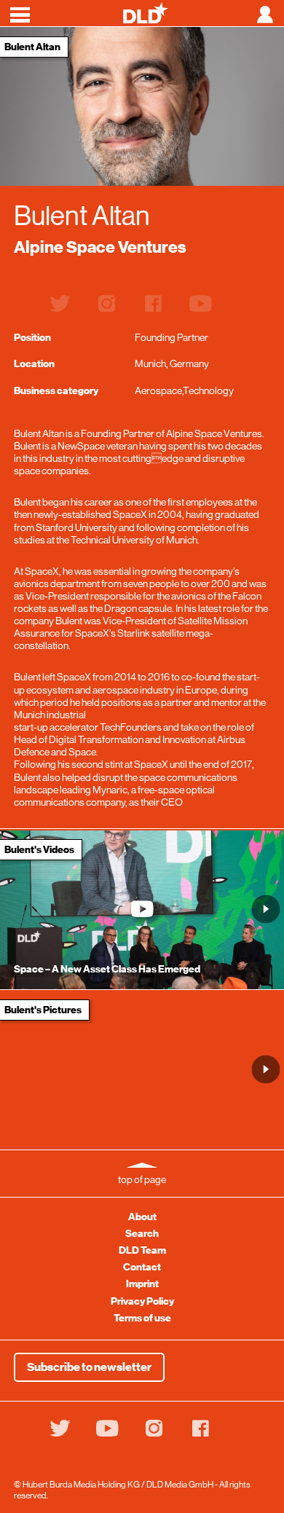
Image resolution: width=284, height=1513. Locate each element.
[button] (266, 909)
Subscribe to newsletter (89, 1367)
